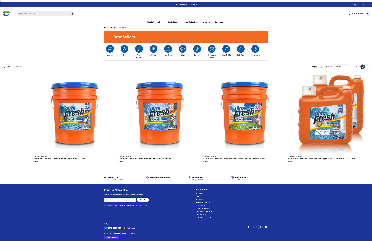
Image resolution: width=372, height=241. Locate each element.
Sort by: (329, 67)
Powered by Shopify (128, 234)
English (355, 4)
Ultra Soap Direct (115, 234)
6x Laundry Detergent (41, 156)
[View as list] (368, 66)
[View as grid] (362, 66)
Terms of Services (129, 205)
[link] (211, 52)
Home (106, 27)
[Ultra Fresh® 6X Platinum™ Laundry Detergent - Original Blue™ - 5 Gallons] (75, 112)
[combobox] (45, 13)
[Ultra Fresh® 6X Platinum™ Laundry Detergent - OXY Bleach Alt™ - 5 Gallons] (159, 112)
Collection (113, 27)
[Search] (72, 14)
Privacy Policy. (142, 205)
